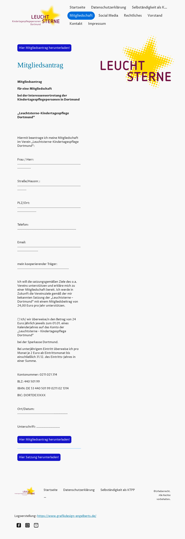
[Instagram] (27, 525)
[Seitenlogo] (37, 15)
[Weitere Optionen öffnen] (45, 497)
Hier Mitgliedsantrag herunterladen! (44, 48)
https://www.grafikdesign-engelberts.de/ (66, 516)
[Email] (36, 525)
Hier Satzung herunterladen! (39, 457)
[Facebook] (19, 525)
